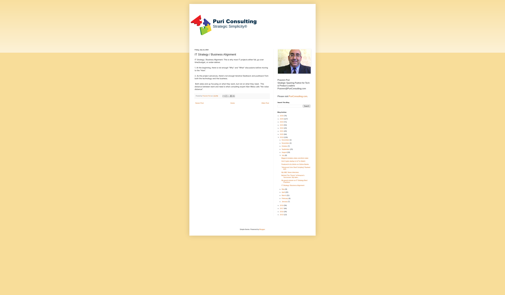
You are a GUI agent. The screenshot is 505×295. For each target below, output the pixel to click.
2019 (282, 137)
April (283, 192)
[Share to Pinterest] (233, 96)
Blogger (262, 229)
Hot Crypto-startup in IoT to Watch (293, 161)
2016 (282, 212)
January (285, 202)
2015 (282, 215)
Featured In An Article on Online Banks (295, 164)
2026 (282, 116)
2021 (282, 131)
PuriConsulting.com (298, 96)
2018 (282, 205)
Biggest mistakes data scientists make (294, 158)
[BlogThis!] (226, 96)
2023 (282, 125)
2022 (282, 128)
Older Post (265, 103)
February (285, 198)
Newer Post (199, 103)
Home (232, 103)
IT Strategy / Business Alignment (292, 185)
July (283, 155)
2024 (282, 122)
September (286, 149)
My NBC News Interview (290, 172)
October (285, 146)
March (284, 195)
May (283, 189)
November (286, 143)
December (286, 140)
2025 (282, 119)
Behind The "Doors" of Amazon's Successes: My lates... (292, 176)
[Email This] (223, 96)
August (284, 152)
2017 (282, 208)
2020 (282, 134)
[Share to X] (228, 96)
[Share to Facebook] (231, 96)
